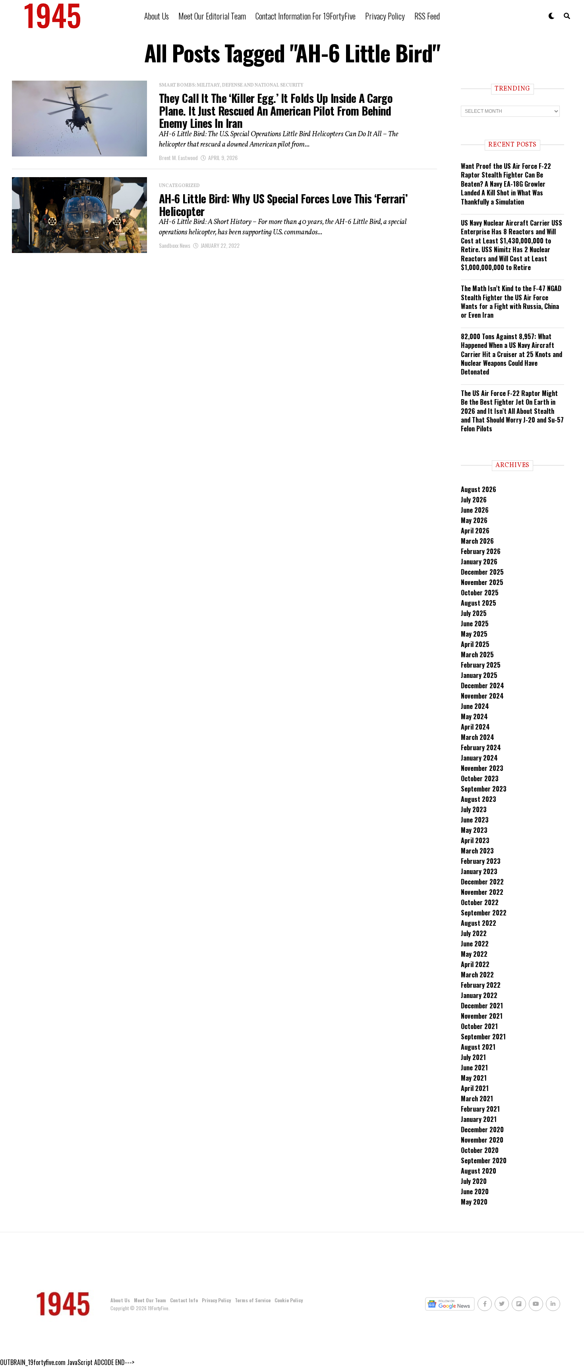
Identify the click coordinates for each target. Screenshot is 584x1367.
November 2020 (482, 1140)
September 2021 (483, 1036)
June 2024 (475, 706)
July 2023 (474, 809)
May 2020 (474, 1202)
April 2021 (475, 1088)
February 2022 (481, 985)
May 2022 (474, 954)
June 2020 (475, 1191)
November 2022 (482, 892)
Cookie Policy (289, 1300)
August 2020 (478, 1171)
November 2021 (482, 1016)
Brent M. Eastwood (178, 157)
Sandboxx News (174, 245)
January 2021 (479, 1119)
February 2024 (481, 747)
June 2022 (475, 943)
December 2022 (482, 881)
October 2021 (479, 1026)
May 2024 (474, 716)
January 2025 (479, 675)
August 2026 (478, 489)
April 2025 (475, 644)
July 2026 (474, 499)
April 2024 (475, 727)
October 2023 (480, 778)
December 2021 (482, 1005)
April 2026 (475, 530)
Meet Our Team (150, 1300)
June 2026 (475, 510)
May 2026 (474, 520)
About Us (156, 16)
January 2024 (479, 758)
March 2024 (477, 737)
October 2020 (480, 1150)
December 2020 (482, 1129)
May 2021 (474, 1078)
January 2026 (479, 561)
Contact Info (184, 1300)
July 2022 (474, 933)
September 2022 (484, 912)
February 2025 (481, 665)
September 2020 (484, 1160)
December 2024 (482, 685)
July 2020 (474, 1181)
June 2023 (475, 819)
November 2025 (482, 582)
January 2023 (479, 871)
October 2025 (480, 592)
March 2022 (477, 974)
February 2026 (481, 551)
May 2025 (474, 634)
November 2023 (482, 768)
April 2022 (475, 964)
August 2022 (478, 923)
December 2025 (482, 572)
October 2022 (480, 902)
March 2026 (477, 541)
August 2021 (478, 1047)
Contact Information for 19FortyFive (305, 16)
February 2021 (480, 1109)
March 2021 (477, 1098)
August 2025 (478, 603)
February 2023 (481, 861)
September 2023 (484, 789)
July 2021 (473, 1057)
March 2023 (477, 850)
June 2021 (474, 1067)
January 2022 (479, 995)
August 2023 (478, 799)
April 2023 (475, 840)
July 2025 (474, 613)
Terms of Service (253, 1300)
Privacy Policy (385, 16)
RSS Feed (427, 16)
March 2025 (477, 654)
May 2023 (474, 830)
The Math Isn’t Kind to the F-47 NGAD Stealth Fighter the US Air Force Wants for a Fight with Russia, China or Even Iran (511, 302)
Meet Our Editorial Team (212, 16)
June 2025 (475, 623)
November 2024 (482, 696)
